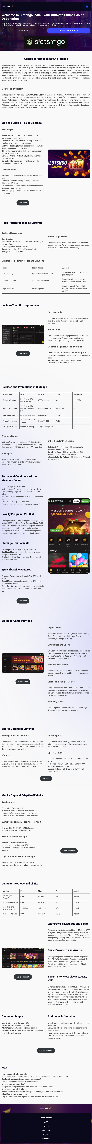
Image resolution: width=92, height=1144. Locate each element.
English (46, 1134)
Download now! (69, 851)
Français (46, 1139)
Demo (46, 1126)
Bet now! (46, 778)
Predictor (46, 1130)
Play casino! (23, 682)
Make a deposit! (23, 977)
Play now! (23, 31)
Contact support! (46, 1051)
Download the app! (68, 31)
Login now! (23, 353)
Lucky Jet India (46, 1118)
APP (46, 1122)
